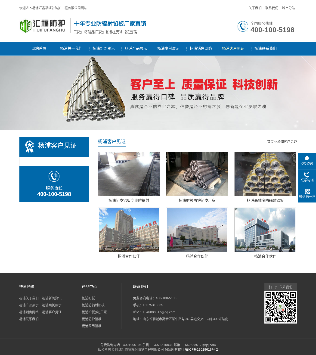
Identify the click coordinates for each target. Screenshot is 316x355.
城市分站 (288, 8)
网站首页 (38, 48)
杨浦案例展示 (168, 48)
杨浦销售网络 (201, 48)
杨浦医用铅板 (91, 326)
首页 (270, 141)
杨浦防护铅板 (91, 319)
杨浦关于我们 (71, 48)
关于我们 (255, 8)
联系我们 (271, 8)
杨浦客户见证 (233, 48)
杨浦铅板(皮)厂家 (94, 312)
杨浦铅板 (88, 298)
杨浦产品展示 (136, 48)
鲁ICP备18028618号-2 (201, 349)
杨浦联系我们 (265, 48)
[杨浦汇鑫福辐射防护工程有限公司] (43, 32)
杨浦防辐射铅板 (93, 305)
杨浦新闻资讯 (104, 48)
